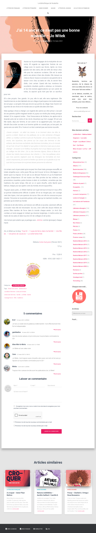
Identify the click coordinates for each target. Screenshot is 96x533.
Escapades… (77, 187)
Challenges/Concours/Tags (81, 176)
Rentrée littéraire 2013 (80, 241)
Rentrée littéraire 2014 (80, 244)
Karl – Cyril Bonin (78, 145)
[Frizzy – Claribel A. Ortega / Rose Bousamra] (78, 478)
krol (13, 320)
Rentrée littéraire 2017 (80, 255)
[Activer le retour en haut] (92, 529)
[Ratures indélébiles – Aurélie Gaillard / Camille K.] (48, 478)
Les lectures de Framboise (81, 8)
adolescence (23, 288)
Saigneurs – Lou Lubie (80, 138)
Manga (75, 219)
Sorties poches (77, 273)
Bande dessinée (43, 8)
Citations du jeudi (78, 183)
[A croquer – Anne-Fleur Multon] (17, 478)
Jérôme (39, 220)
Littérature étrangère (29, 8)
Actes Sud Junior (13, 288)
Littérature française (13, 8)
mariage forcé (8, 298)
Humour (75, 190)
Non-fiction (76, 223)
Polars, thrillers (78, 233)
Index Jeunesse (12, 529)
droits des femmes (10, 294)
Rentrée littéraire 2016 (80, 252)
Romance (76, 270)
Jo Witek (23, 294)
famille (18, 294)
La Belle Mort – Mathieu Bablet (82, 134)
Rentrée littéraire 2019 (80, 262)
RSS (49, 529)
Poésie (75, 230)
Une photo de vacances (17, 234)
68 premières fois (78, 162)
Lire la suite (15, 509)
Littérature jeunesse (64, 8)
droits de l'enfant (21, 291)
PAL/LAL (75, 226)
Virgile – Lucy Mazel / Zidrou (82, 141)
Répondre (58, 329)
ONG (15, 298)
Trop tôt (24, 231)
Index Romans (26, 529)
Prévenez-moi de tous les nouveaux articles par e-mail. (31, 426)
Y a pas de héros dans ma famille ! (41, 231)
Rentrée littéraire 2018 (80, 259)
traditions (20, 298)
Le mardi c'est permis (79, 194)
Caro (14, 354)
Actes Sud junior (45, 242)
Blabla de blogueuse (79, 173)
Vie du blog (76, 281)
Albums (53, 8)
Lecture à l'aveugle (78, 198)
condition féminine (9, 291)
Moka (14, 366)
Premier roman (77, 237)
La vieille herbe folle (35, 234)
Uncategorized (77, 277)
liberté (29, 294)
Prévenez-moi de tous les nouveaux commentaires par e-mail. (33, 422)
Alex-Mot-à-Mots (19, 344)
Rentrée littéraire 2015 (80, 248)
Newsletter (38, 529)
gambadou (16, 332)
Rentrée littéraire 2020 (80, 266)
